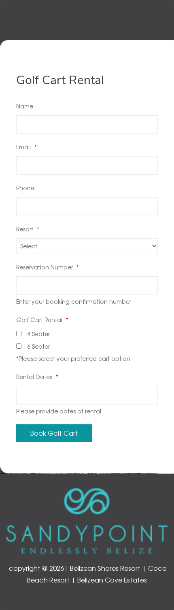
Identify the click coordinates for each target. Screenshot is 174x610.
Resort (27, 229)
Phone (25, 188)
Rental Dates (37, 377)
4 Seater (37, 334)
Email (26, 147)
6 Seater (37, 346)
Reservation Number (47, 267)
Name (24, 106)
